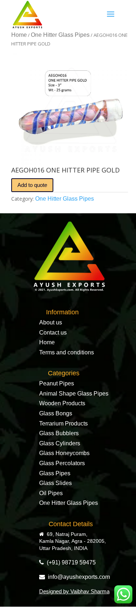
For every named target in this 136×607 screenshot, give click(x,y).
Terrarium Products (63, 423)
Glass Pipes (54, 473)
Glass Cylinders (59, 443)
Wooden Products (62, 403)
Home (19, 35)
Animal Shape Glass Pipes (73, 393)
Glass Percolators (62, 463)
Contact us (53, 332)
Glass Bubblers (59, 433)
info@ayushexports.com (77, 577)
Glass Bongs (55, 413)
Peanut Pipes (56, 383)
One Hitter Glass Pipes (60, 35)
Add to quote (32, 185)
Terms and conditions (66, 352)
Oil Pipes (51, 493)
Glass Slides (55, 483)
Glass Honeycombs (64, 453)
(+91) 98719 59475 (70, 562)
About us (50, 322)
